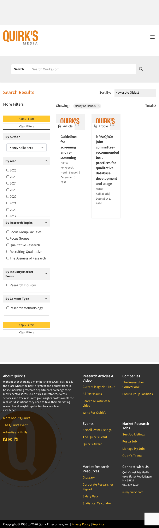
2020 (12, 209)
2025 (12, 177)
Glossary (89, 477)
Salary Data (90, 496)
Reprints (98, 524)
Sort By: (105, 92)
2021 (12, 203)
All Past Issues (92, 394)
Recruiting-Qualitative (25, 251)
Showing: (63, 105)
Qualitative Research (24, 245)
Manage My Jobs (133, 448)
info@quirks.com (132, 492)
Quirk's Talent (132, 455)
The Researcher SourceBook (133, 384)
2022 (12, 196)
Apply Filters (26, 119)
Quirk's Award (92, 444)
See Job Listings (133, 434)
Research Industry (22, 285)
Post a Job (129, 441)
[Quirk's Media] (20, 37)
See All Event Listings (97, 430)
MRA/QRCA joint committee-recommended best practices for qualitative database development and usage (106, 160)
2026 (12, 170)
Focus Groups (19, 238)
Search (19, 69)
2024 (12, 183)
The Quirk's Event (15, 425)
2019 (12, 216)
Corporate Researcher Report (98, 486)
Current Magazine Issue (99, 387)
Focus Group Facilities (137, 394)
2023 (12, 190)
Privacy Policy (80, 524)
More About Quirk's (16, 418)
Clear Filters (26, 126)
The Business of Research (27, 258)
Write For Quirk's (94, 412)
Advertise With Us (15, 432)
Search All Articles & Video (96, 403)
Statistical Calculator (97, 503)
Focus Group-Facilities (25, 232)
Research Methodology (26, 308)
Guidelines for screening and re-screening (68, 147)
